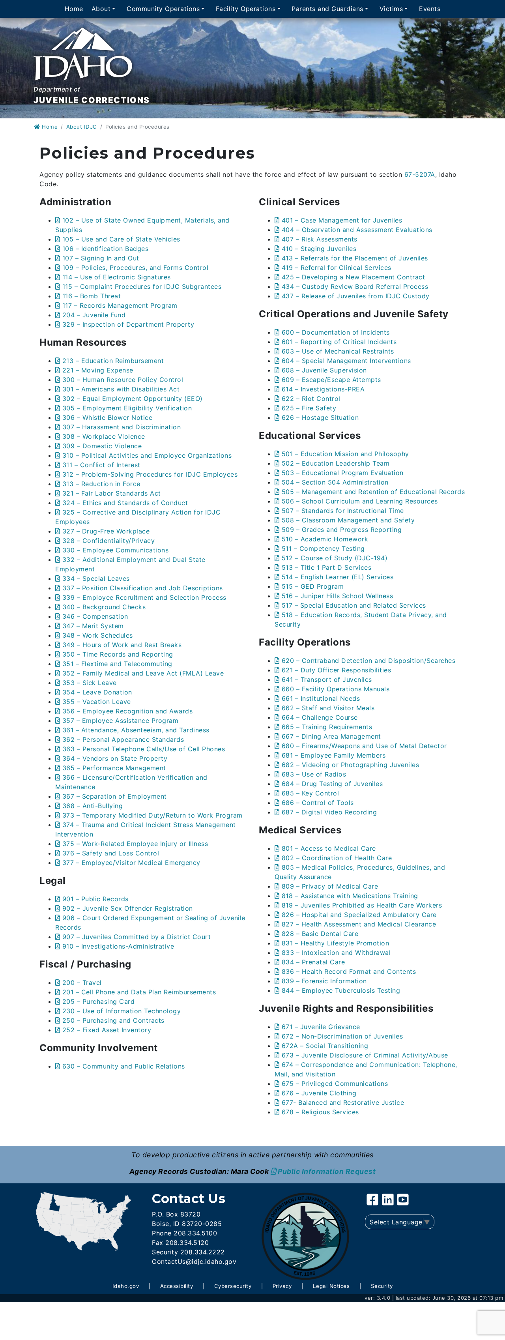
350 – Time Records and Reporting (117, 654)
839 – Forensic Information (324, 981)
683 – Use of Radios (314, 774)
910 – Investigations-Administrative (118, 946)
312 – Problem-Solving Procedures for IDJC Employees (150, 474)
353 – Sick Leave (89, 683)
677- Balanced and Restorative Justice (343, 1102)
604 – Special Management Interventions (346, 361)
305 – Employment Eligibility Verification (127, 408)
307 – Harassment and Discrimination (121, 427)
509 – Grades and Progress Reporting (342, 529)
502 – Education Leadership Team (335, 463)
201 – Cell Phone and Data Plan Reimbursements (139, 992)
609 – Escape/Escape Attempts (331, 380)
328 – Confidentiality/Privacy (108, 541)
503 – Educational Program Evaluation (343, 473)
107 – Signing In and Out (100, 258)
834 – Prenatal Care (313, 962)
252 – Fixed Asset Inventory (106, 1030)
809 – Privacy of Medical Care (330, 886)
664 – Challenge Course (320, 717)
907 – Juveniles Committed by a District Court (136, 937)
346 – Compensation (95, 616)
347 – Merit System (93, 626)
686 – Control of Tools (318, 803)
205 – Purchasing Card (98, 1001)
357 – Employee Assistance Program (120, 720)
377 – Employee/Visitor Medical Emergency (131, 863)
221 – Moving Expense (97, 370)
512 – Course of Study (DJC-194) (334, 558)
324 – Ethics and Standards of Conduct (125, 503)
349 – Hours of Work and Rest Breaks (121, 645)
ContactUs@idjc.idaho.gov (194, 1261)
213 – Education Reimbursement (113, 361)
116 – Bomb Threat (91, 296)
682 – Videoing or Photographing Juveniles (350, 765)
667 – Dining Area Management (331, 736)
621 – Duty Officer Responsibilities (336, 670)
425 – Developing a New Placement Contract (353, 277)
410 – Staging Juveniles (319, 249)
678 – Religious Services (320, 1112)
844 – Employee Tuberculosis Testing (341, 990)
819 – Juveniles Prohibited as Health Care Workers (362, 905)
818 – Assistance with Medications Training (350, 896)
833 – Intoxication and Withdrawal (336, 952)
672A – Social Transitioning (325, 1046)
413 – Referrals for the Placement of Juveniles (355, 258)
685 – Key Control (310, 793)
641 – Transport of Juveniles (327, 679)
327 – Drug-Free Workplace (106, 531)
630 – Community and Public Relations (123, 1066)
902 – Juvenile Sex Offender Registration (127, 908)
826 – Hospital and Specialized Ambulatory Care (359, 915)
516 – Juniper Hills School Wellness (337, 596)
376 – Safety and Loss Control (110, 853)
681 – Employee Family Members (333, 755)
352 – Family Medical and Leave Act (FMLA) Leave (143, 673)
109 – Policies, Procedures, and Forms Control (135, 267)
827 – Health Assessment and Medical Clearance (359, 924)
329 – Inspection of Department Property (128, 324)
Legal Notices (331, 1286)
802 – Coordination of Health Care (337, 858)
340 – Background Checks (104, 607)
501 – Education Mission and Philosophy (345, 454)
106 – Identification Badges (105, 249)
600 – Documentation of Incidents (336, 332)
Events (429, 9)
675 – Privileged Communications (335, 1083)
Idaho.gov (125, 1286)
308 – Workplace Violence (103, 436)
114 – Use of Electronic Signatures (116, 277)
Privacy (282, 1286)
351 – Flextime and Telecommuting (117, 664)
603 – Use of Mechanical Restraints (338, 351)
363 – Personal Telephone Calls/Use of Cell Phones (143, 749)
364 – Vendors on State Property (114, 758)
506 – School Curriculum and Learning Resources (360, 501)
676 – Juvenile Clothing (319, 1093)
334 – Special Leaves (96, 578)
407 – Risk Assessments (319, 239)
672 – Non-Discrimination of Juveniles (342, 1036)
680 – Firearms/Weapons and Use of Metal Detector (364, 746)
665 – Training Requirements (327, 727)
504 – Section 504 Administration (335, 482)
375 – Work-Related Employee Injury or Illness (135, 844)
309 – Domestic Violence (102, 446)
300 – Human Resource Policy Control (122, 380)
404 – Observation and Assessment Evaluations (357, 230)
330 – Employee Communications (115, 550)
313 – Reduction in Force (101, 484)
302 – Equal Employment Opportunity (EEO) (132, 398)
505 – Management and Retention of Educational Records (373, 492)
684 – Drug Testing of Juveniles (332, 784)
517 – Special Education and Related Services (354, 605)
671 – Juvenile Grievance (321, 1027)
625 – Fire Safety (309, 408)
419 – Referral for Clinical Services (336, 267)
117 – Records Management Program (120, 305)
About (101, 9)
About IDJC (81, 127)
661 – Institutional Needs (321, 698)
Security (382, 1286)
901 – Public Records (95, 899)
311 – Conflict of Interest (101, 465)
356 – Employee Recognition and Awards (127, 711)
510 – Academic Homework (325, 539)
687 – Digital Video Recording (329, 812)
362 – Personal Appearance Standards (123, 739)
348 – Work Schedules (97, 635)
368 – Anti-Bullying (92, 806)
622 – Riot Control (311, 398)
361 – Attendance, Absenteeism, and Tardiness (135, 730)
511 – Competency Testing (323, 548)
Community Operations (163, 9)
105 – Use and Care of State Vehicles (121, 239)
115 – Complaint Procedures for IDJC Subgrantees (141, 286)
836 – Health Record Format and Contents (349, 971)
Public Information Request (327, 1171)
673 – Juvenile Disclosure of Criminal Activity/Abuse (365, 1055)
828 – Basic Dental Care (320, 934)
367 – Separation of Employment (114, 796)
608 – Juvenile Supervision (324, 370)
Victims (391, 9)
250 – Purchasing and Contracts (113, 1020)
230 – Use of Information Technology (121, 1011)
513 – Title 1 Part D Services (326, 567)
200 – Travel (82, 982)
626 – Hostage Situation (320, 417)
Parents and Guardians (327, 9)
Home (74, 9)
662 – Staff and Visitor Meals (328, 708)
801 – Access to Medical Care (329, 848)
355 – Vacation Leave (96, 702)
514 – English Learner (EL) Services (337, 577)
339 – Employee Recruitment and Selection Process (144, 597)
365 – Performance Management (114, 768)
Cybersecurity (233, 1286)
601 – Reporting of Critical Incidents (339, 342)
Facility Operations (246, 9)
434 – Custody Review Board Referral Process (355, 286)
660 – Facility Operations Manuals (335, 689)
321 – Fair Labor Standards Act (111, 493)
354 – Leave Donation (97, 692)
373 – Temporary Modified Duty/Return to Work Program (152, 815)
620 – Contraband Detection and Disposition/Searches (368, 660)
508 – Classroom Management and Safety (348, 520)
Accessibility (176, 1286)
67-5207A (419, 174)
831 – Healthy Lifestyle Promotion (335, 943)
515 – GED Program (313, 586)
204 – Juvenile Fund (93, 315)
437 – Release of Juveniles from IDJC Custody (356, 296)
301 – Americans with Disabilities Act (121, 389)
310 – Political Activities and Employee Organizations (147, 455)
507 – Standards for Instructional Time (343, 511)
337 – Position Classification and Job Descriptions (142, 588)
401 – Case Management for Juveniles (342, 220)
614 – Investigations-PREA (323, 389)
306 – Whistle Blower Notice (107, 417)
